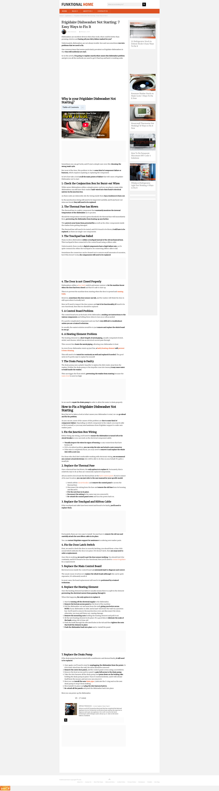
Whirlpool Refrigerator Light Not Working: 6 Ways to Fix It (142, 185)
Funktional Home (64, 779)
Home (64, 11)
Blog (74, 11)
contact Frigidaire (119, 559)
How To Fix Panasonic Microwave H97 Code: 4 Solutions (141, 155)
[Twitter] (65, 720)
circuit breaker (83, 483)
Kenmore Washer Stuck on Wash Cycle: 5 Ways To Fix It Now (142, 95)
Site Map (157, 782)
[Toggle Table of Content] (82, 107)
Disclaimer (141, 782)
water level (66, 376)
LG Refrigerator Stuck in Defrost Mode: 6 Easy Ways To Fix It (142, 43)
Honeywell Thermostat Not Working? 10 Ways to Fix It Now (142, 125)
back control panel (106, 476)
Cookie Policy (121, 782)
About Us (87, 11)
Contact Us (103, 11)
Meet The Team (98, 782)
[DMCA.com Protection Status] (5, 790)
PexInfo (149, 782)
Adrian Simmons (71, 32)
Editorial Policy (110, 782)
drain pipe (90, 681)
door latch (82, 285)
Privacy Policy (132, 782)
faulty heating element (106, 348)
